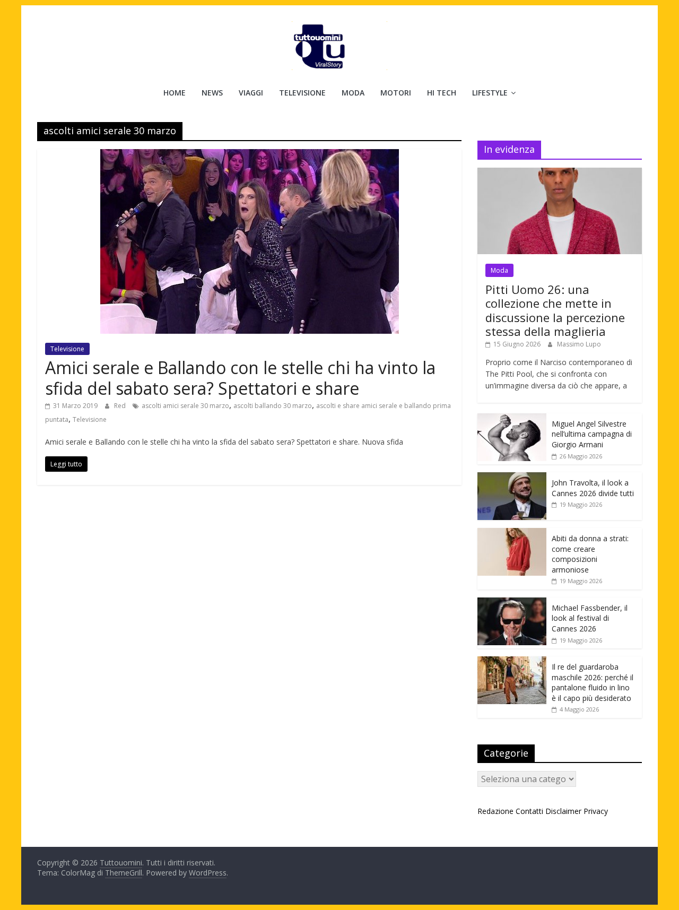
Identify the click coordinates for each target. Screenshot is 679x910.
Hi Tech (441, 93)
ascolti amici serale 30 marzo (185, 405)
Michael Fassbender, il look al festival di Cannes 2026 (590, 618)
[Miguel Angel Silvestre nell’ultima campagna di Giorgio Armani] (511, 419)
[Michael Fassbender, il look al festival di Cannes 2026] (511, 603)
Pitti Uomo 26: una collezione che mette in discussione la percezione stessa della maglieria (555, 310)
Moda (353, 93)
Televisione (302, 93)
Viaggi (251, 93)
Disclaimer (563, 811)
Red (120, 405)
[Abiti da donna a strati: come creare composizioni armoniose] (511, 533)
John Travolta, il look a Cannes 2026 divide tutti (593, 488)
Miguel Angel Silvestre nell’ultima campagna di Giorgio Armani (592, 434)
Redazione (495, 811)
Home (174, 93)
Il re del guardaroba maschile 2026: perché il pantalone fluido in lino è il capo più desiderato (592, 682)
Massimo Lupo (579, 344)
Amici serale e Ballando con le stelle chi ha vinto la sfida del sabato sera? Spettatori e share (240, 377)
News (212, 93)
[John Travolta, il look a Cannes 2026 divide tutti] (511, 478)
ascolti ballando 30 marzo (272, 405)
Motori (395, 93)
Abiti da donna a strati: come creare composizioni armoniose (590, 554)
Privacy (596, 811)
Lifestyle (490, 93)
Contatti (529, 811)
